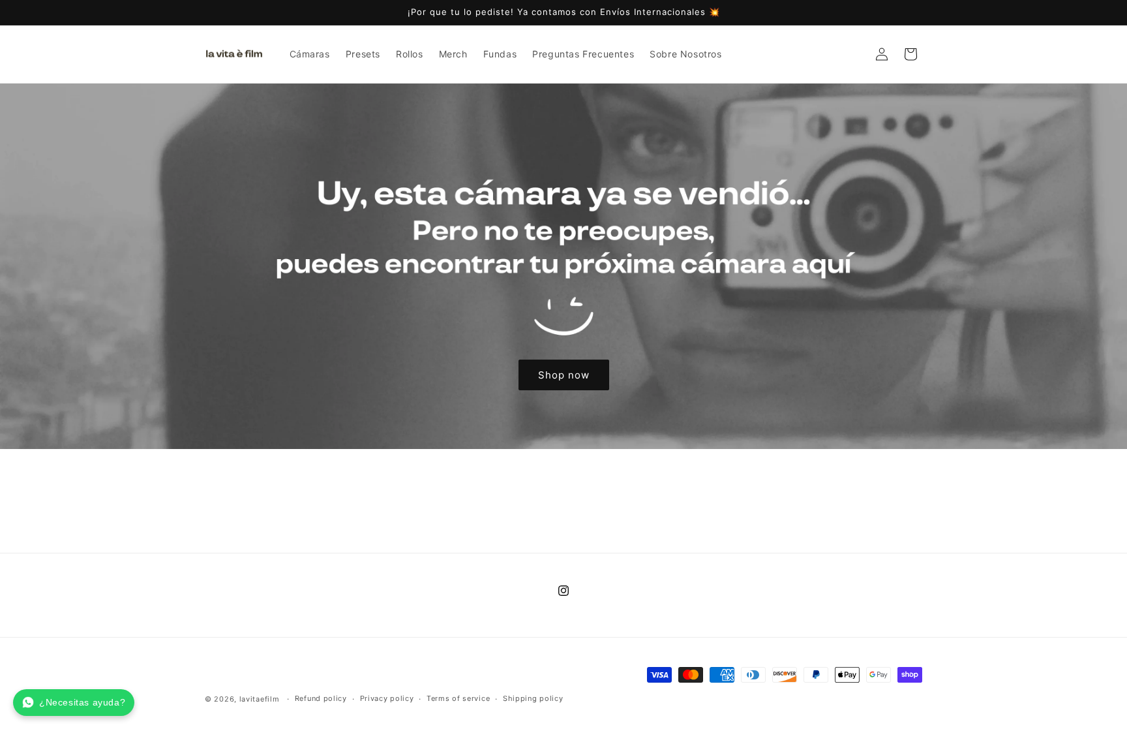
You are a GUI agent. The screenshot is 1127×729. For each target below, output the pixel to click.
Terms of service (458, 698)
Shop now (564, 374)
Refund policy (321, 698)
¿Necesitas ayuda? (82, 702)
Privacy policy (387, 698)
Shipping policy (533, 698)
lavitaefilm (259, 699)
